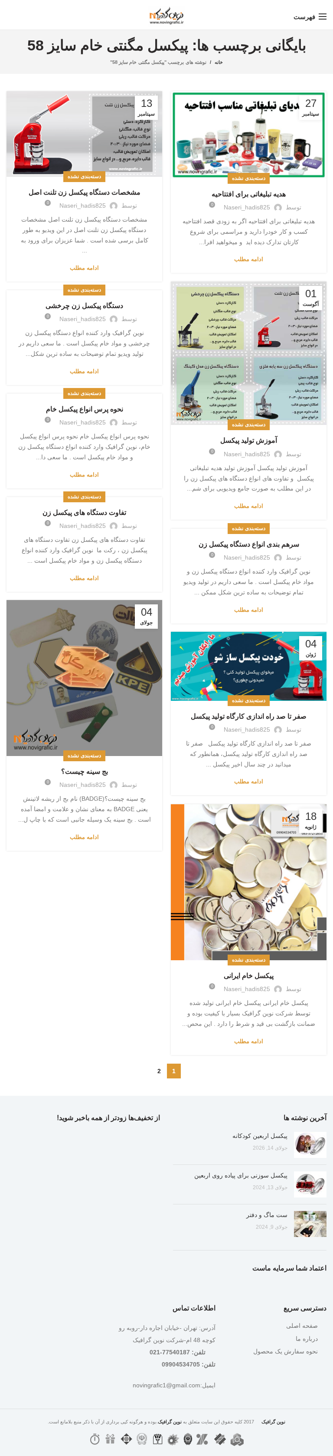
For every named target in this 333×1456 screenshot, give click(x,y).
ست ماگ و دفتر (266, 1214)
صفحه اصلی (302, 1325)
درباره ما (307, 1338)
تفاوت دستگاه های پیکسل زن (84, 512)
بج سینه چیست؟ (84, 771)
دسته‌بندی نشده (248, 178)
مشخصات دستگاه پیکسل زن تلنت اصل (84, 192)
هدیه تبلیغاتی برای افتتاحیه (249, 194)
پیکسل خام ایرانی (249, 975)
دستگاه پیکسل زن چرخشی (84, 305)
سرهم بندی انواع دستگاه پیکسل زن (249, 544)
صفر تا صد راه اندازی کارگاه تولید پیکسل (249, 716)
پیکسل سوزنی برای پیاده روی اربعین (240, 1175)
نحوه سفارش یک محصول (285, 1351)
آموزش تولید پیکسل (248, 440)
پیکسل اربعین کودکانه (259, 1135)
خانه (219, 62)
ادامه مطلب (248, 259)
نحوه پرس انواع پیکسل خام (84, 409)
